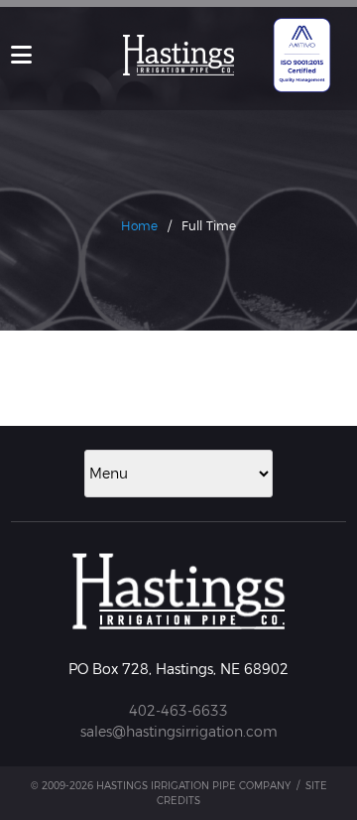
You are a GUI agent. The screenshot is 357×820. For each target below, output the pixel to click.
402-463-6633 (178, 711)
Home (139, 225)
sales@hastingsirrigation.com (179, 732)
